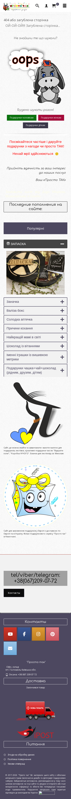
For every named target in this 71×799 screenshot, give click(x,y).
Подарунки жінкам (51, 117)
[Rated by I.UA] (47, 792)
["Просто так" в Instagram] (38, 634)
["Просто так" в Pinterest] (52, 634)
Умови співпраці (16, 763)
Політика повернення (19, 759)
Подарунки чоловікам (21, 117)
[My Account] (46, 6)
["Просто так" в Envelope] (10, 648)
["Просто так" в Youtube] (10, 634)
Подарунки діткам (35, 125)
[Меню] (64, 6)
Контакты (14, 593)
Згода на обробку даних (21, 754)
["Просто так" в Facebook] (24, 634)
